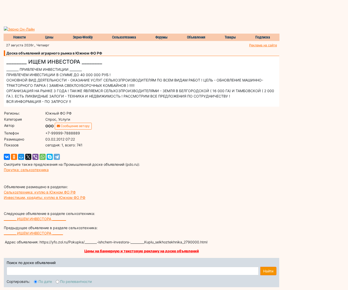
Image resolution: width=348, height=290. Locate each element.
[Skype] (50, 157)
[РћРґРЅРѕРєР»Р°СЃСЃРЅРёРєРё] (14, 157)
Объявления (196, 37)
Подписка (262, 37)
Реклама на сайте (263, 45)
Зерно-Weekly (83, 37)
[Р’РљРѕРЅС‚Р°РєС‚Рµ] (7, 157)
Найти (268, 271)
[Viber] (35, 157)
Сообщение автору (75, 126)
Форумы (161, 37)
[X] (28, 157)
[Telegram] (57, 157)
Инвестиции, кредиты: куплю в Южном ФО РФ (44, 197)
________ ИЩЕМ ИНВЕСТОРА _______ (33, 233)
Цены (49, 37)
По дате (45, 281)
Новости (19, 37)
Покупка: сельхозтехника (26, 170)
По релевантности (76, 281)
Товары (230, 37)
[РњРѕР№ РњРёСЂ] (21, 157)
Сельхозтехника (124, 37)
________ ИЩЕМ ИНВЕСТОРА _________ (35, 219)
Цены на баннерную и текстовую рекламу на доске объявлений (141, 251)
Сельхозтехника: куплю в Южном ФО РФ (40, 192)
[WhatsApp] (42, 157)
